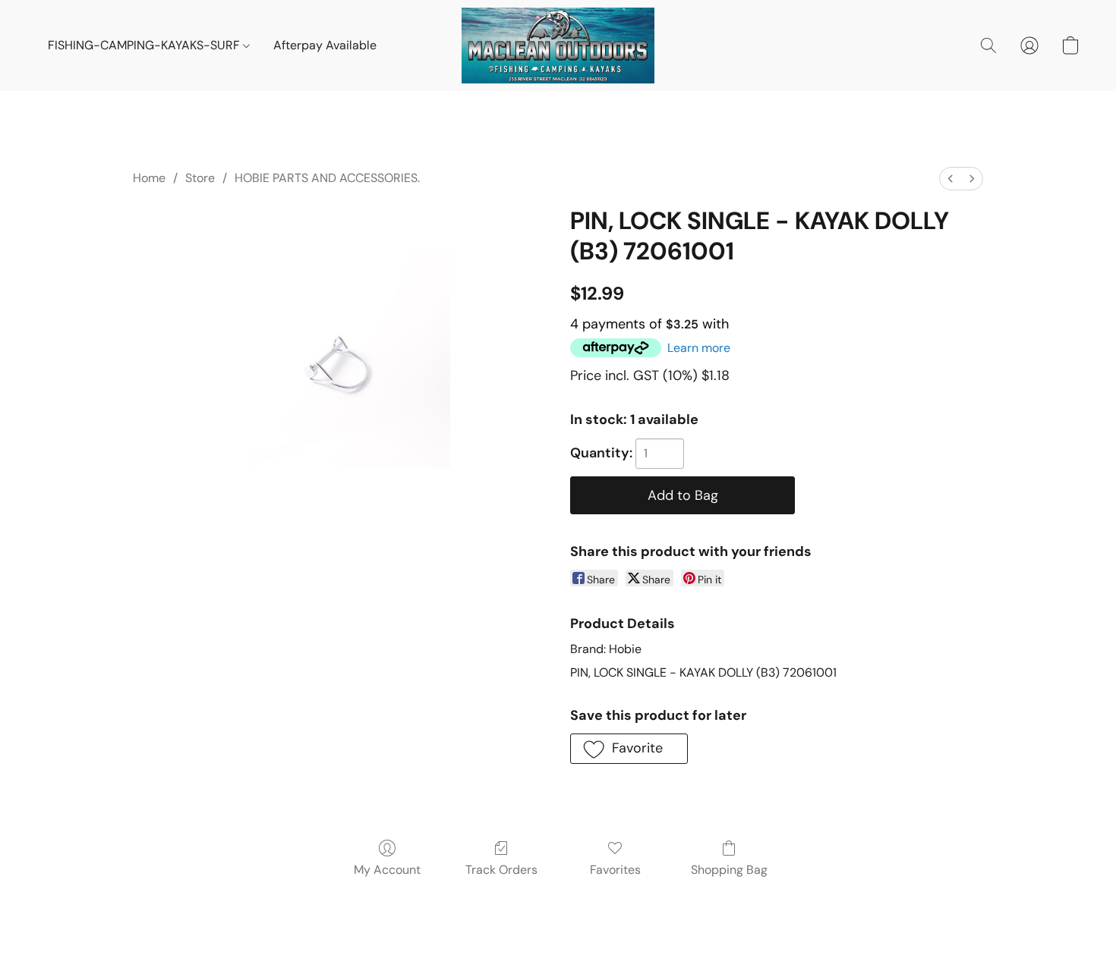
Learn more (698, 348)
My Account (387, 870)
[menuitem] (950, 179)
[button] (558, 45)
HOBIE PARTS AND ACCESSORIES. (327, 178)
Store (200, 178)
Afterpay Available (325, 45)
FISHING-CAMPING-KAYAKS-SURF (145, 45)
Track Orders (501, 870)
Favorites (615, 870)
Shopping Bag (729, 870)
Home (149, 178)
